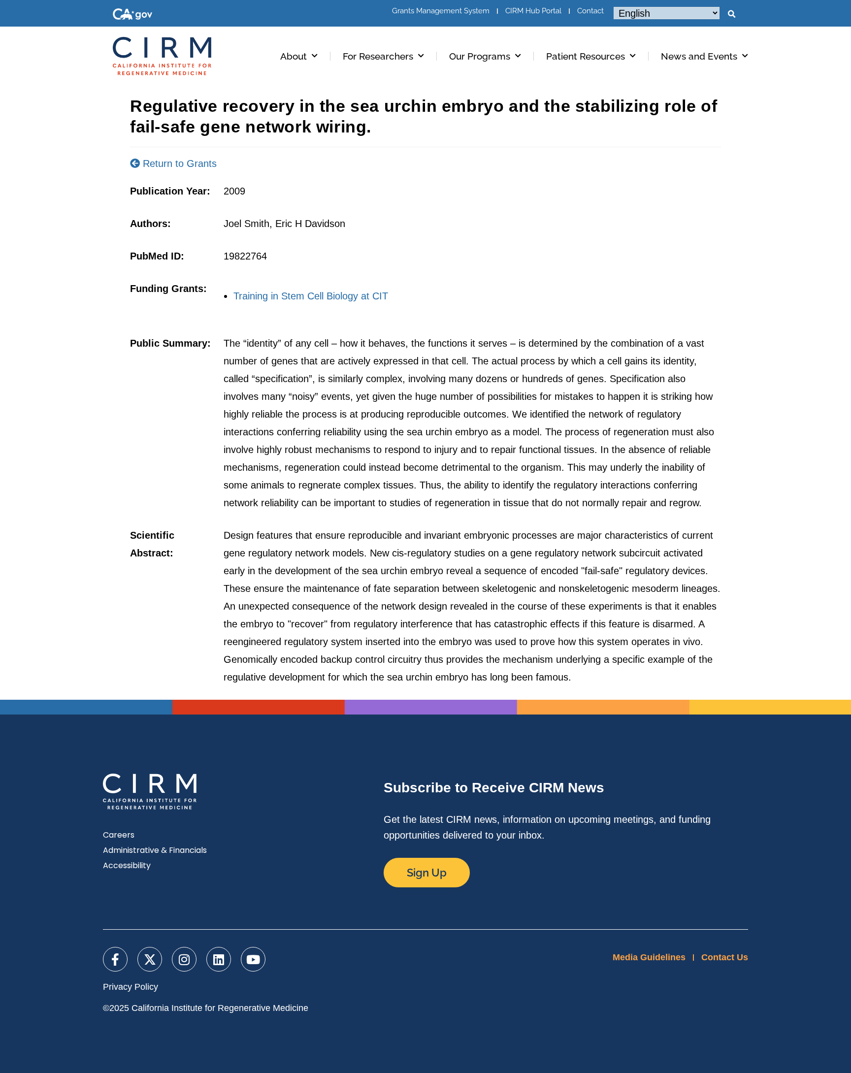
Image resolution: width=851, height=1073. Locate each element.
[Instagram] (184, 959)
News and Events (699, 56)
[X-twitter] (149, 959)
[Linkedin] (218, 959)
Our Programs (479, 56)
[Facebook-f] (115, 959)
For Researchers (378, 56)
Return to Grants (178, 163)
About (293, 56)
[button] (731, 14)
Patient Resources (585, 56)
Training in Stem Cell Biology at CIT (310, 296)
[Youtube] (253, 959)
